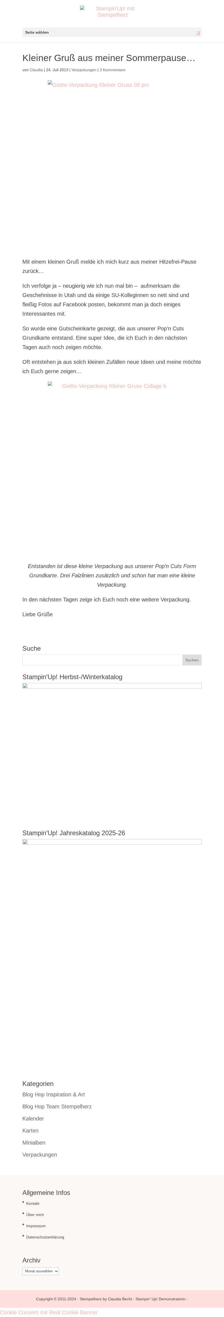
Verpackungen (84, 70)
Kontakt (32, 1203)
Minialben (33, 1143)
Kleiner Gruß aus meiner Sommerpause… (109, 58)
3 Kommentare (112, 70)
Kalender (33, 1119)
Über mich (35, 1214)
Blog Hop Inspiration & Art (53, 1094)
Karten (30, 1131)
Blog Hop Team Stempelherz (57, 1106)
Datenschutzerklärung (45, 1237)
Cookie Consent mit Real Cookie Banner (49, 1312)
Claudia (36, 70)
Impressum (36, 1226)
